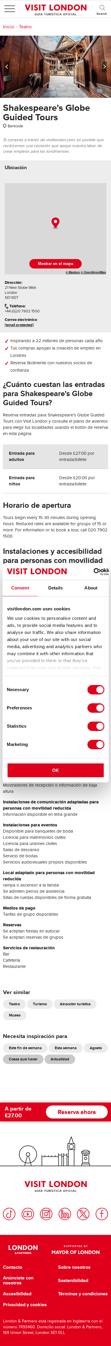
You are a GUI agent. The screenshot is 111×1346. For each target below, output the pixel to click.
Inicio (8, 27)
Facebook (102, 1214)
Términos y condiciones (83, 1293)
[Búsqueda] (102, 9)
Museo (14, 1015)
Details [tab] (55, 587)
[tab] (16, 167)
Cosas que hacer (23, 1059)
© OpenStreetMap (93, 272)
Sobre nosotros (74, 1267)
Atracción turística (75, 1004)
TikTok (9, 1214)
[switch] (95, 708)
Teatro (25, 27)
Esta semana (66, 1048)
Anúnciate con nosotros (18, 1280)
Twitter (83, 1214)
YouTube (28, 1214)
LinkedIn (65, 1214)
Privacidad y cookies (25, 1304)
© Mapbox (73, 272)
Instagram (46, 1214)
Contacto (12, 1267)
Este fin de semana (25, 1048)
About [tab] (90, 587)
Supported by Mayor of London (76, 1249)
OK (55, 770)
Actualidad (60, 1059)
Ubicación (16, 167)
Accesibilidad (17, 1293)
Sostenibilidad (73, 1280)
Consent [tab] (20, 587)
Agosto (96, 1048)
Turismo (40, 1004)
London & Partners (23, 1249)
